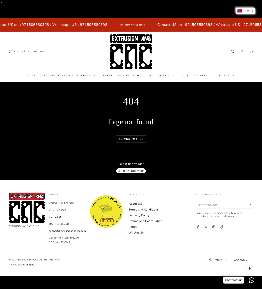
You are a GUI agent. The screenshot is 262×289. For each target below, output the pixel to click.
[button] (232, 51)
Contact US (56, 217)
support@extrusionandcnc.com (67, 231)
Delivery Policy (139, 215)
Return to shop (131, 139)
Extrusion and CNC (28, 259)
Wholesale (136, 233)
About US (135, 204)
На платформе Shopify (21, 264)
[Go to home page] (131, 51)
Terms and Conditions (144, 210)
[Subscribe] (251, 205)
